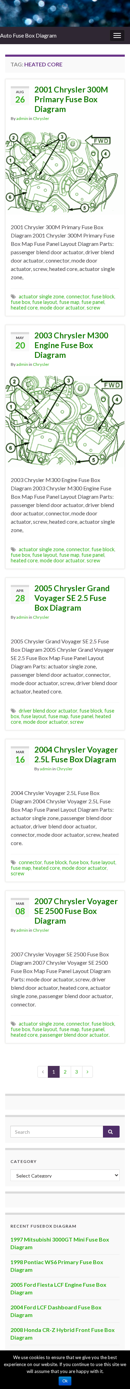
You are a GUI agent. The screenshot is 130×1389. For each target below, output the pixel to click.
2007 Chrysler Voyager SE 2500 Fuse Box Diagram (76, 910)
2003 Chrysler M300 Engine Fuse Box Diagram (71, 345)
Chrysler (41, 118)
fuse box (20, 302)
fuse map (69, 302)
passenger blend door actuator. (75, 1035)
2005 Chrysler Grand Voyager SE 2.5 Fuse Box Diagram (72, 597)
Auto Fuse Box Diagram (28, 35)
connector (77, 296)
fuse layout (44, 302)
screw (93, 308)
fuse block (103, 296)
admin (22, 118)
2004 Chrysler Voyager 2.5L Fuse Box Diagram (76, 754)
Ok (65, 1381)
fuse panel (92, 302)
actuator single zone (41, 296)
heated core (24, 308)
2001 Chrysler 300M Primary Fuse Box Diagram (71, 99)
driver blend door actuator (48, 711)
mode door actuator (62, 308)
